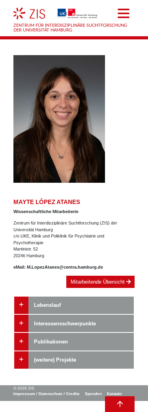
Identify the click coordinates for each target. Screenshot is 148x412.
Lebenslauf (47, 305)
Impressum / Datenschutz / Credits (46, 394)
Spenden (93, 394)
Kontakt (114, 394)
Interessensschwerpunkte (65, 324)
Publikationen (51, 342)
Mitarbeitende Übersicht (98, 282)
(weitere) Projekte (55, 360)
